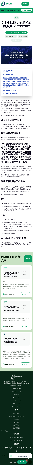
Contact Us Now (26, 10)
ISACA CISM (16, 403)
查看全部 (28, 258)
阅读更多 (24, 294)
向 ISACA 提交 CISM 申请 (10, 93)
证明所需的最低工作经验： (10, 90)
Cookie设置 (4, 431)
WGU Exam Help (16, 406)
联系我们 (25, 3)
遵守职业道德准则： (8, 74)
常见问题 (16, 419)
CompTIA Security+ (16, 401)
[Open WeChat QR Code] (26, 448)
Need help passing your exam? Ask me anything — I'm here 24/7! (20, 455)
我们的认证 (16, 413)
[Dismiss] (30, 455)
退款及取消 (16, 428)
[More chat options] (30, 462)
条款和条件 (16, 425)
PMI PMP (16, 395)
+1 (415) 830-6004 (17, 437)
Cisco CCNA (16, 398)
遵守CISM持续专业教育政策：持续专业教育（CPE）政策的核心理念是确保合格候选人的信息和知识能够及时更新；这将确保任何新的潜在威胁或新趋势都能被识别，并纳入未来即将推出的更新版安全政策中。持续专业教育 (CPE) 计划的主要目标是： (16, 82)
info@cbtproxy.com (17, 440)
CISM (5, 137)
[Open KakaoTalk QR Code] (30, 448)
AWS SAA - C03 (16, 392)
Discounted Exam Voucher (16, 416)
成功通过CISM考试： (9, 71)
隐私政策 (16, 422)
